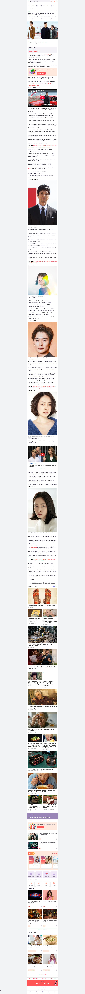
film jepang (47, 817)
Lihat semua (54, 853)
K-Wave (35, 6)
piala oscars (41, 817)
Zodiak (44, 6)
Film (40, 848)
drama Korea (34, 547)
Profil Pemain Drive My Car (33, 51)
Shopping (54, 6)
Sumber (32, 579)
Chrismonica (42, 42)
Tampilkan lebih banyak (42, 929)
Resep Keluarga (31, 970)
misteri (29, 168)
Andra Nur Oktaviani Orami (43, 43)
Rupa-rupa (49, 6)
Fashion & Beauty (46, 970)
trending (35, 817)
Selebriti (39, 6)
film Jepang (48, 54)
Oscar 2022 (30, 817)
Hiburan (30, 6)
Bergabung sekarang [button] (41, 73)
